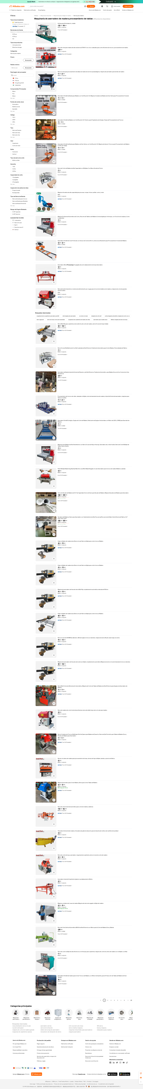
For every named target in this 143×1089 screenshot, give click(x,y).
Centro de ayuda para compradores (94, 1043)
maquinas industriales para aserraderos (80, 1030)
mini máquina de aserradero (69, 316)
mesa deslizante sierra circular (21, 1026)
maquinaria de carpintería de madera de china (79, 319)
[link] (141, 1073)
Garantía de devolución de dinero (45, 1047)
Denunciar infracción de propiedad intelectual (94, 1057)
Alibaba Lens (20, 1074)
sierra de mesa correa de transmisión (56, 319)
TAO (84, 1081)
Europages (95, 1081)
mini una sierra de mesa (76, 1026)
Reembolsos (88, 1053)
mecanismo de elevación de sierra (51, 1032)
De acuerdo (28, 60)
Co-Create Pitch (17, 1047)
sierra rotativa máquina (75, 1028)
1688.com (54, 1081)
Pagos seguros (41, 1043)
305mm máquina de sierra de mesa (119, 319)
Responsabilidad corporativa (20, 1050)
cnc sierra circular (83, 316)
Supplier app (81, 1074)
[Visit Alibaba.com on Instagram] (120, 1063)
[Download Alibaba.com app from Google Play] (124, 1074)
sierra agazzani (40, 319)
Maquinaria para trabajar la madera (62, 15)
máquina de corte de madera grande (23, 1030)
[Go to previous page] (101, 1000)
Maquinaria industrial (45, 15)
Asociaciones (112, 1056)
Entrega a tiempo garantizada (44, 1050)
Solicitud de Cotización (67, 1047)
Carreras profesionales (18, 1053)
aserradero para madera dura (100, 319)
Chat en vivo (88, 1047)
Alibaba (36, 15)
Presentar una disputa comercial (93, 1050)
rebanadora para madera (104, 1030)
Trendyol (89, 1081)
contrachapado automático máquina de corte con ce (117, 316)
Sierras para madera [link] (78, 15)
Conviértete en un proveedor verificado (119, 1053)
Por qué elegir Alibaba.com (19, 1043)
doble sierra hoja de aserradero (50, 1030)
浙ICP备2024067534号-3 (113, 1086)
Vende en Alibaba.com (115, 1043)
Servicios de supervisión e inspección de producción (46, 1057)
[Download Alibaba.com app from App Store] (112, 1074)
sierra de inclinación (47, 1028)
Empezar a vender (114, 1047)
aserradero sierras (46, 1026)
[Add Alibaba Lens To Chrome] (36, 1074)
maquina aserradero (75, 1032)
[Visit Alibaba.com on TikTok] (127, 1063)
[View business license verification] (86, 1086)
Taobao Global (78, 1081)
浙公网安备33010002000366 (98, 1086)
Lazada (71, 1081)
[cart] (107, 6)
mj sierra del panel (17, 1028)
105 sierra (100, 1026)
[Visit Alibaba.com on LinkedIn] (114, 1063)
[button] (85, 6)
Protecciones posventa (43, 1053)
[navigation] (22, 508)
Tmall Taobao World (63, 1081)
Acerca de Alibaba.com (19, 1040)
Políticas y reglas (41, 1061)
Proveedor (64, 30)
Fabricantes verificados (67, 1043)
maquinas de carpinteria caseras (22, 1032)
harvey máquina (101, 1028)
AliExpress (48, 1081)
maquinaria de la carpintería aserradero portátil (48, 316)
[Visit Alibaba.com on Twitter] (117, 1063)
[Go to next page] (128, 1000)
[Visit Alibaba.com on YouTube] (124, 1063)
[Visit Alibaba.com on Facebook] (110, 1063)
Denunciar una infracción (91, 1061)
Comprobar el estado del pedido (117, 1050)
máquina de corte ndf (96, 316)
